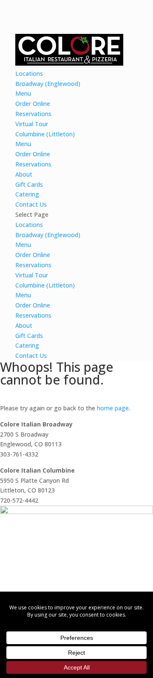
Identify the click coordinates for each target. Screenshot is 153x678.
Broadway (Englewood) (47, 84)
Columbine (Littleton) (45, 134)
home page (113, 408)
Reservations (33, 114)
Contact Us (31, 204)
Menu (23, 93)
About (23, 174)
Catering (27, 194)
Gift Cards (29, 184)
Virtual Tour (31, 124)
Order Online (32, 104)
